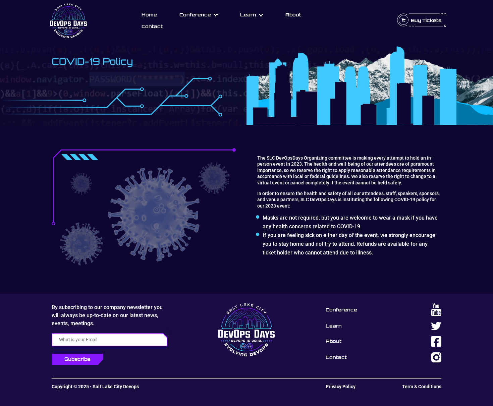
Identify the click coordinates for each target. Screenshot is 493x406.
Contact (152, 26)
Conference (195, 14)
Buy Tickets (426, 20)
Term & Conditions (421, 386)
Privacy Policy (340, 386)
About (293, 14)
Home (149, 14)
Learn (248, 14)
